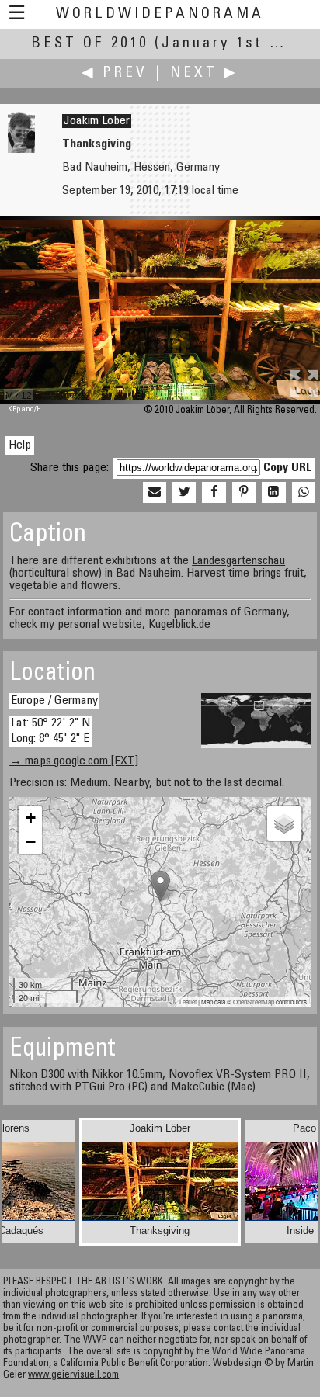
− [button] (31, 841)
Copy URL (287, 468)
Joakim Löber (97, 121)
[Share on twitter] (184, 493)
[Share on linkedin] (273, 493)
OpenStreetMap (253, 1001)
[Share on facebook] (213, 493)
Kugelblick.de (179, 625)
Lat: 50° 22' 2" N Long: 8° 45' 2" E (50, 730)
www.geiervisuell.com (73, 1376)
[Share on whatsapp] (303, 493)
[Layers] (284, 823)
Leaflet (188, 1001)
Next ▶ (204, 73)
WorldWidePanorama (160, 14)
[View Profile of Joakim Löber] (21, 150)
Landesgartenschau (238, 561)
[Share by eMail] (154, 493)
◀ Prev (115, 73)
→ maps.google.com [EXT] (73, 761)
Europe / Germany (54, 701)
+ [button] (31, 817)
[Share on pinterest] (243, 493)
